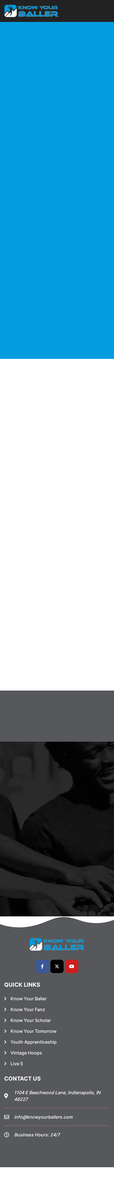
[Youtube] (71, 966)
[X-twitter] (57, 966)
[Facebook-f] (42, 966)
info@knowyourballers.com (43, 1117)
